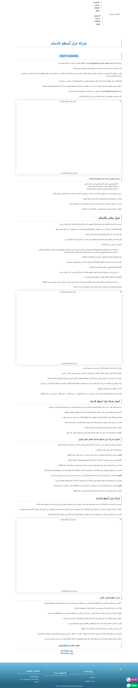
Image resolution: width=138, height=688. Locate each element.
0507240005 (65, 651)
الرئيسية (97, 16)
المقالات (96, 8)
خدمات (97, 5)
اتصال (97, 11)
